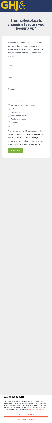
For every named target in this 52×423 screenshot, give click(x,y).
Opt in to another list (15, 101)
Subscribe (15, 150)
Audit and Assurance (18, 109)
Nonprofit (14, 122)
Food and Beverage (18, 119)
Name (10, 66)
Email (10, 77)
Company (11, 89)
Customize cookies (26, 420)
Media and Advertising (19, 116)
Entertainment (16, 112)
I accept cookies (26, 414)
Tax (12, 126)
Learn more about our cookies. (36, 409)
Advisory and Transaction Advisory (24, 105)
